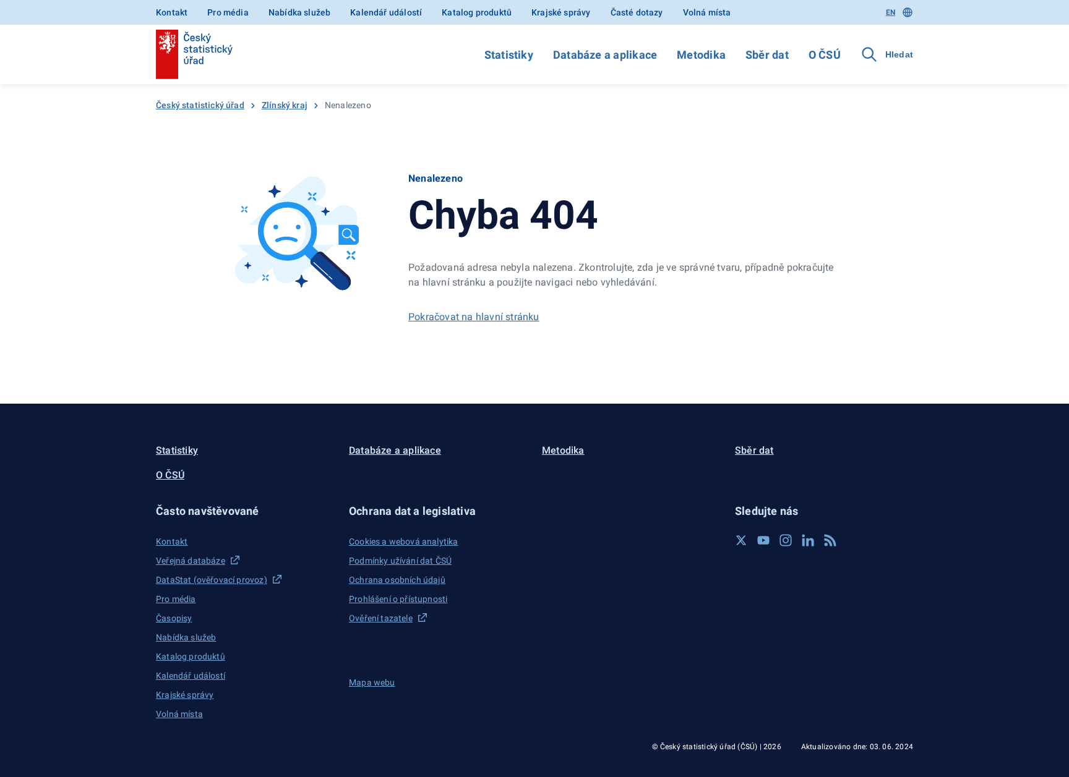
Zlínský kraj (284, 105)
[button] (245, 511)
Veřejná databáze (190, 561)
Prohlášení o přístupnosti (398, 599)
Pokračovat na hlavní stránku (473, 317)
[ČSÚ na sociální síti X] (741, 540)
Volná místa (707, 12)
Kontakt (171, 12)
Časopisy (174, 618)
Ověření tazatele (381, 618)
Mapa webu (372, 682)
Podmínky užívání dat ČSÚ (400, 561)
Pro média (228, 12)
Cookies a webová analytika (403, 541)
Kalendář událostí (386, 12)
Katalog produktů (477, 12)
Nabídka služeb (299, 12)
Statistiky (508, 54)
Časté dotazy (637, 12)
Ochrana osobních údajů (397, 580)
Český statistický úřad (200, 105)
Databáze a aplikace (605, 54)
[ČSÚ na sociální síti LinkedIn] (808, 540)
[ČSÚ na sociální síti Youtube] (763, 540)
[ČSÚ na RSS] (830, 540)
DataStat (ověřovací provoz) (211, 580)
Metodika (701, 54)
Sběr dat (767, 54)
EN (890, 12)
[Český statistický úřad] (194, 54)
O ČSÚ (825, 54)
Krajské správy (560, 12)
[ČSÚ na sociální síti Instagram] (785, 540)
